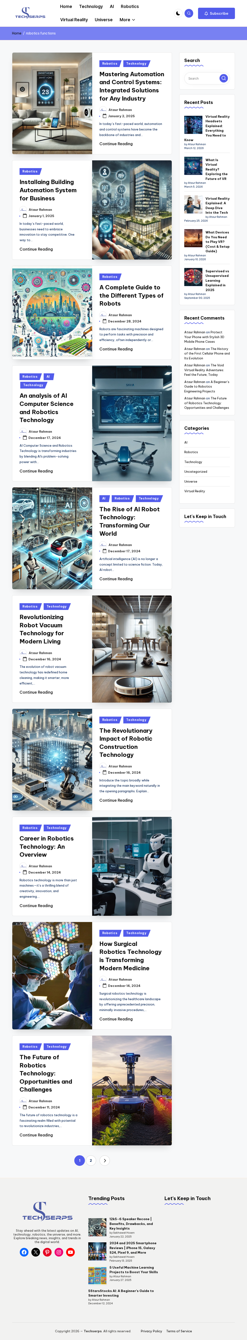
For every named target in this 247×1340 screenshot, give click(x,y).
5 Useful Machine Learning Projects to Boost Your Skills (134, 1269)
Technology (136, 63)
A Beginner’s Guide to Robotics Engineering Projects (206, 386)
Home (16, 33)
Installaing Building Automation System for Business (48, 190)
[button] (216, 13)
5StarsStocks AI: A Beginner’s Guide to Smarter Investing (121, 1293)
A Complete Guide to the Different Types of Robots (131, 295)
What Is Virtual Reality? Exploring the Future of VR (217, 169)
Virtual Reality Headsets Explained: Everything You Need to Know (207, 128)
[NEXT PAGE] (104, 1160)
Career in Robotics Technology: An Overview (47, 846)
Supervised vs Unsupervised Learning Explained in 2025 (217, 280)
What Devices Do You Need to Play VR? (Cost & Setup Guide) (218, 241)
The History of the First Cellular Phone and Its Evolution (207, 353)
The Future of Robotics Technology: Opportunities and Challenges (46, 1073)
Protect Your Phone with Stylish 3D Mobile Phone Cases (204, 336)
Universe (190, 481)
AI (48, 376)
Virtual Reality (194, 491)
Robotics (109, 63)
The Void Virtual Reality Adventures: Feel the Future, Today (204, 369)
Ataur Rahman (194, 332)
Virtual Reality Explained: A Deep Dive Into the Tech (218, 206)
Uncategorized (195, 471)
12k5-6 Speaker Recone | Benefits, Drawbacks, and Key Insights (131, 1223)
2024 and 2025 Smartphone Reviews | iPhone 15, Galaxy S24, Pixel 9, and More (133, 1247)
